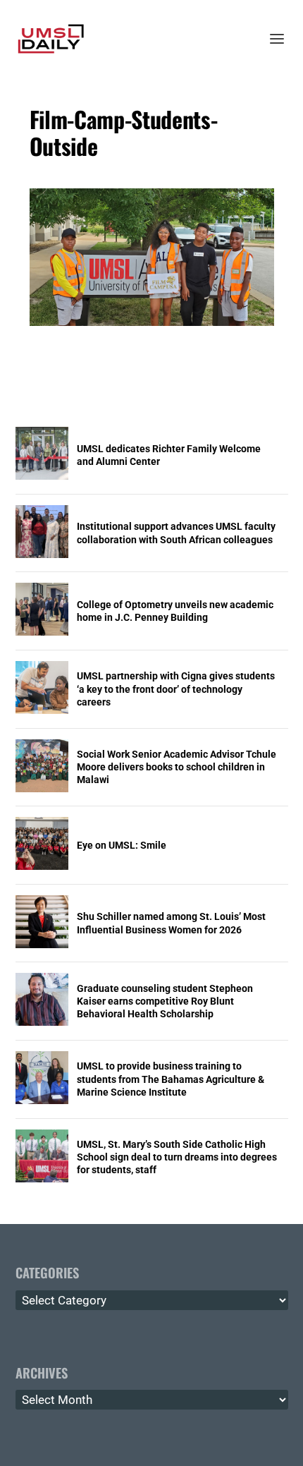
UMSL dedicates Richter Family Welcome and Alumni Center (169, 455)
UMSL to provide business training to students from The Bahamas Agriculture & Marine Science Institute (170, 1078)
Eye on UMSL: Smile (121, 845)
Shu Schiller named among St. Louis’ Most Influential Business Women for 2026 (171, 923)
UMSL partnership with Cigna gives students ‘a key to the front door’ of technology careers (176, 688)
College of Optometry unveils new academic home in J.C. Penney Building (175, 611)
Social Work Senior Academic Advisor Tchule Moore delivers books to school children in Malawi (176, 767)
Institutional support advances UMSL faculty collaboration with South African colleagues (176, 533)
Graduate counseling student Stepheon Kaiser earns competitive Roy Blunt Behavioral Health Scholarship (165, 1001)
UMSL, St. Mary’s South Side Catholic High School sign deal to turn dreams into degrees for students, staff (177, 1157)
